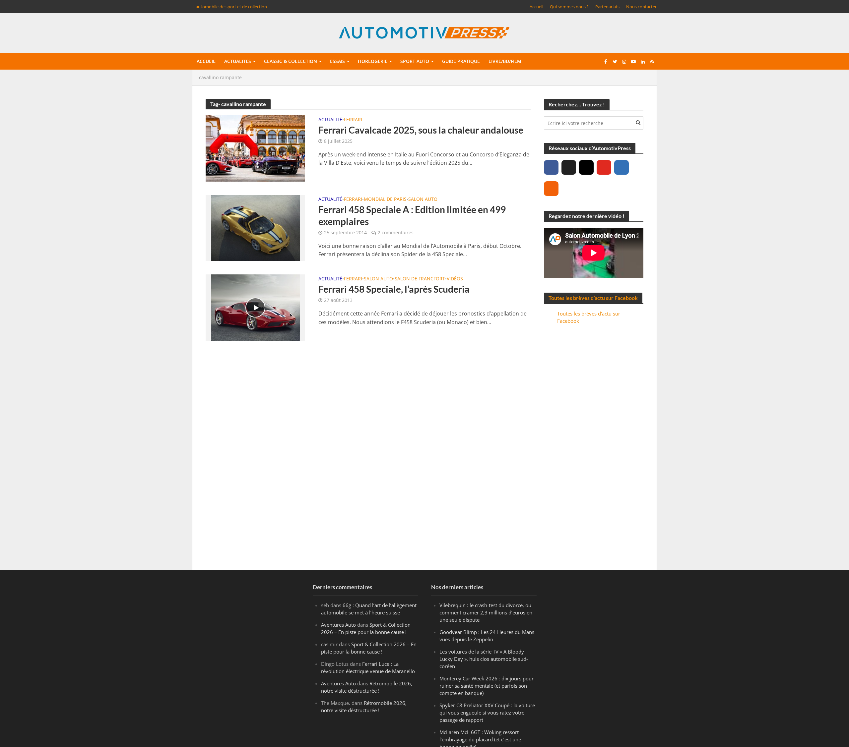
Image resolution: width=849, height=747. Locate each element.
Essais (337, 61)
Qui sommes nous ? (569, 7)
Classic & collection (290, 61)
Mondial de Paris (385, 199)
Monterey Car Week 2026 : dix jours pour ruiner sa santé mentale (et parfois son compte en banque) (486, 685)
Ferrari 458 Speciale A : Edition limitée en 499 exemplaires (412, 215)
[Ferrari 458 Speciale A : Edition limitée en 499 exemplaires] (255, 227)
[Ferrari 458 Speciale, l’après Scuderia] (255, 307)
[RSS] (551, 188)
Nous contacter (641, 7)
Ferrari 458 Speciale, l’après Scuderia (394, 289)
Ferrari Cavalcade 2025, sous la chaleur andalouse (420, 130)
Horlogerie (372, 61)
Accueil (536, 7)
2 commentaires (396, 232)
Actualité (330, 120)
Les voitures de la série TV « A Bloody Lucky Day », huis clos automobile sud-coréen (483, 658)
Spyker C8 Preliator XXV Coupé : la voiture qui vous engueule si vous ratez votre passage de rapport (487, 712)
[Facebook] (551, 167)
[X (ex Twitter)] (568, 167)
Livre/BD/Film (505, 61)
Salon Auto (422, 199)
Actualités (237, 61)
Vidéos (455, 279)
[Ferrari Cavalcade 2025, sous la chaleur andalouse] (255, 147)
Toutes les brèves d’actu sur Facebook (593, 298)
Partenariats (607, 7)
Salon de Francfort (420, 279)
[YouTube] (604, 167)
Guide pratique (461, 61)
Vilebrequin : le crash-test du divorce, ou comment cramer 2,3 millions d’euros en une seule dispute (485, 612)
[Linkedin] (621, 167)
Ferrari (353, 120)
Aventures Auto (338, 624)
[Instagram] (586, 167)
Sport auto (414, 61)
